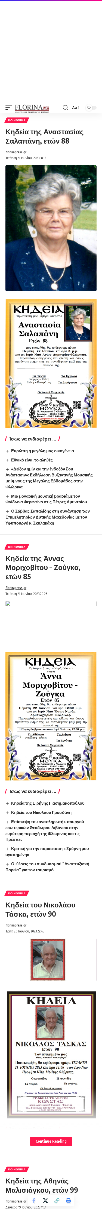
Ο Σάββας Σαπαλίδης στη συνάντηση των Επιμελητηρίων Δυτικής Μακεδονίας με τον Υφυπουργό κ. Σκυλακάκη (47, 517)
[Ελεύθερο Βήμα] (32, 107)
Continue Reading (51, 1141)
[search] (65, 107)
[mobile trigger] (10, 107)
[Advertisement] (51, 51)
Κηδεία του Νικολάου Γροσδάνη (41, 812)
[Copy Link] (57, 1200)
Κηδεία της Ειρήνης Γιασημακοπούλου (48, 803)
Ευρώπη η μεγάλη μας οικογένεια (42, 450)
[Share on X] (45, 1200)
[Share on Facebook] (34, 1200)
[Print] (68, 1200)
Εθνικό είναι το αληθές (32, 459)
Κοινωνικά (16, 120)
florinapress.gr (15, 152)
